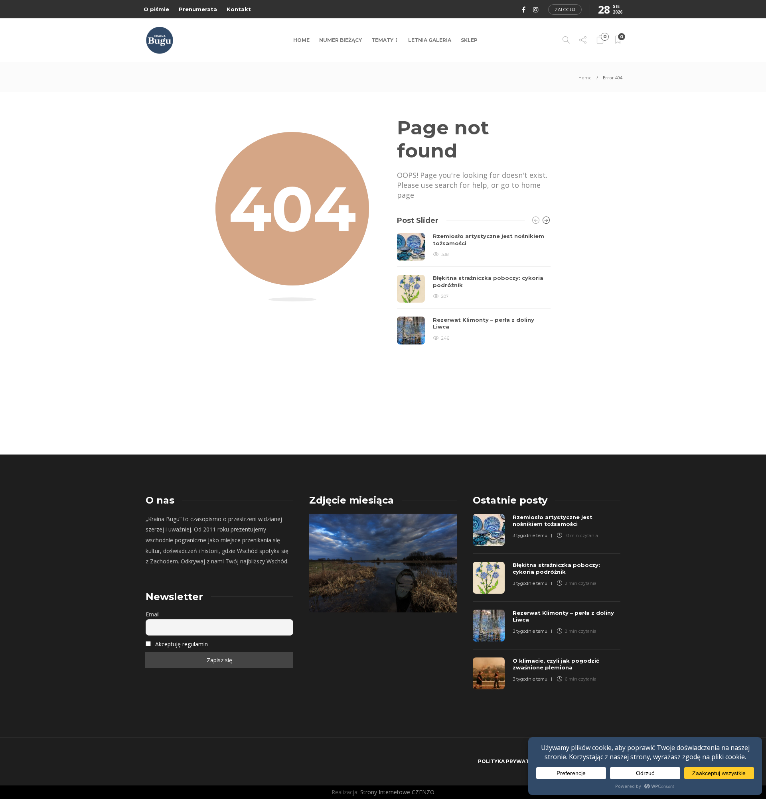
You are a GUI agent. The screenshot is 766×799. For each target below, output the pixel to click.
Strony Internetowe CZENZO (397, 792)
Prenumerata (198, 9)
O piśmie (156, 9)
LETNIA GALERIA (429, 40)
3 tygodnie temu (530, 535)
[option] (474, 288)
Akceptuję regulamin (181, 644)
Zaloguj (565, 9)
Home (301, 40)
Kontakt (239, 9)
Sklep (469, 40)
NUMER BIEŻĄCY (340, 40)
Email (153, 614)
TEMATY (382, 40)
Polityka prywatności (512, 761)
